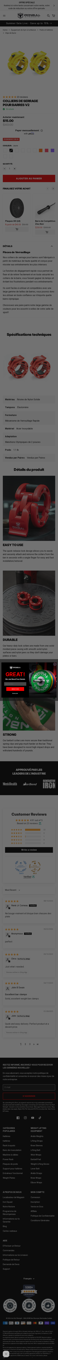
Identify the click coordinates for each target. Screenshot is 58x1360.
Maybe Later (15, 693)
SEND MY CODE (15, 689)
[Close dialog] (54, 664)
